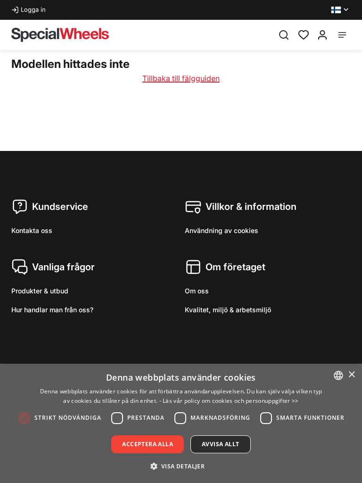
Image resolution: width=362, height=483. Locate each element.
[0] (303, 34)
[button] (341, 10)
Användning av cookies (221, 230)
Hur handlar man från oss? (52, 310)
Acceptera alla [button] (147, 444)
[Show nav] (342, 34)
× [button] (351, 374)
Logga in (33, 9)
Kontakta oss (31, 230)
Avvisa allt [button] (220, 444)
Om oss (197, 291)
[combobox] (338, 375)
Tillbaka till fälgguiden (181, 78)
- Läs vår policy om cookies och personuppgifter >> (229, 401)
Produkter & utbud (39, 291)
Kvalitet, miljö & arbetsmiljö (228, 310)
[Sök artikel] (283, 34)
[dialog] (181, 423)
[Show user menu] (322, 34)
